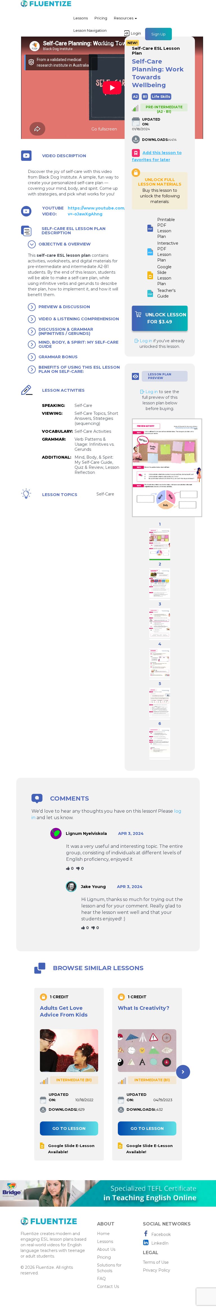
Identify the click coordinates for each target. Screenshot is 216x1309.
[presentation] (33, 1072)
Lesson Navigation (90, 30)
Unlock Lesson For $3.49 (165, 318)
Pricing (100, 18)
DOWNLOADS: (155, 140)
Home (103, 1233)
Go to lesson (69, 1128)
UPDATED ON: (151, 121)
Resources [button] (124, 18)
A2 (135, 96)
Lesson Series (118, 42)
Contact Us (108, 1286)
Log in (145, 340)
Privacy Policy (156, 1270)
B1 (145, 96)
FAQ (101, 1278)
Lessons (80, 18)
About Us (106, 1249)
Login (136, 33)
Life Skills (161, 96)
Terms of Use (156, 1262)
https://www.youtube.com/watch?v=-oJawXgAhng (104, 211)
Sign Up (158, 34)
